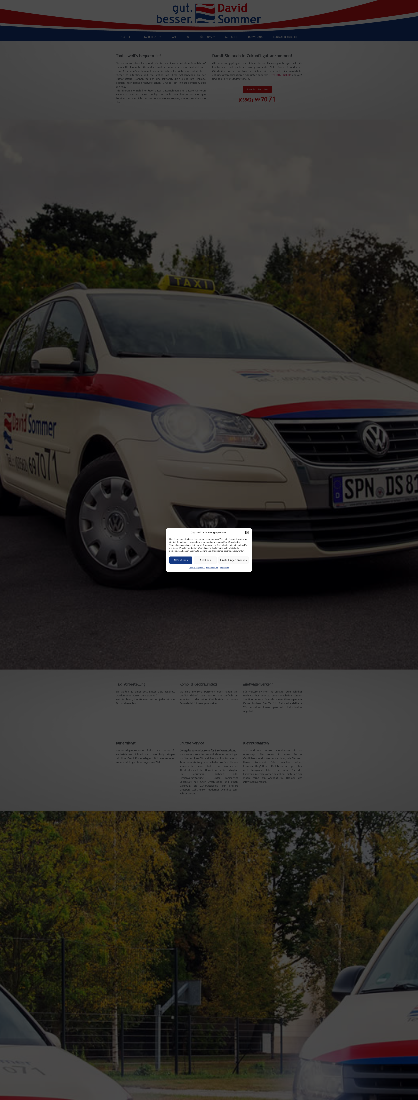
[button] (247, 532)
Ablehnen (205, 560)
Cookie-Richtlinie (197, 567)
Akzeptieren (181, 560)
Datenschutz (212, 567)
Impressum (224, 567)
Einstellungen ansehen (233, 560)
